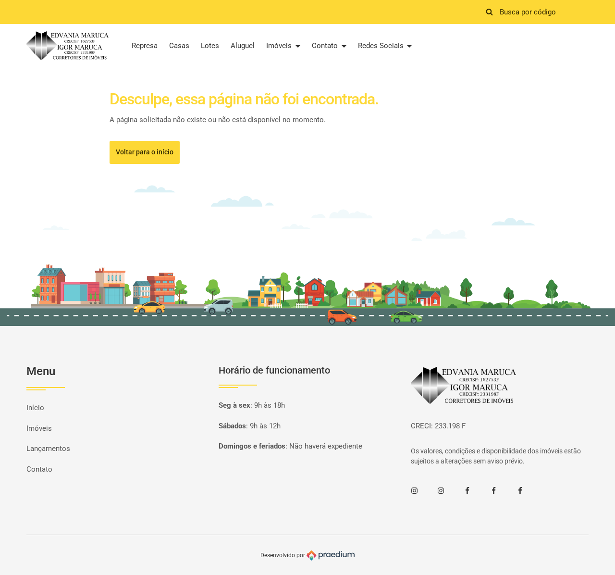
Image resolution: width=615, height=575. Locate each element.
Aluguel (243, 45)
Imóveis (280, 45)
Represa (145, 45)
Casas (179, 45)
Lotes (210, 45)
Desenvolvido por (283, 555)
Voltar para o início (144, 152)
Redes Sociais (382, 45)
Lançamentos (48, 448)
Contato (326, 45)
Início (35, 407)
